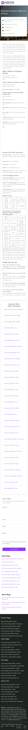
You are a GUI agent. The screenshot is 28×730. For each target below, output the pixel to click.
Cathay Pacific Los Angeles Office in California (11, 657)
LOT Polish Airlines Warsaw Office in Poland (10, 626)
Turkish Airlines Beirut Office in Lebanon (10, 633)
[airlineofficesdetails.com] (7, 2)
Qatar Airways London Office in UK (8, 696)
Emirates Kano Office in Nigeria (11, 371)
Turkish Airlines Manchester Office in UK (10, 678)
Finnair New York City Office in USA (10, 587)
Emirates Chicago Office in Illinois (11, 457)
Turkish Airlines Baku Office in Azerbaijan (10, 687)
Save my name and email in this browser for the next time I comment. (14, 542)
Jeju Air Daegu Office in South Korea (10, 571)
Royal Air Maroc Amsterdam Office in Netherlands (12, 701)
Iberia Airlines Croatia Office (8, 562)
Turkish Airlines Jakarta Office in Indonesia (10, 649)
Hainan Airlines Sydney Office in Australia (10, 668)
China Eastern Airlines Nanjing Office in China (11, 645)
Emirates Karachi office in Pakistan (11, 377)
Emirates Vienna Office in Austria (11, 445)
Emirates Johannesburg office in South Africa (14, 439)
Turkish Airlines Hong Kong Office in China (10, 642)
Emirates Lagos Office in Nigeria (11, 396)
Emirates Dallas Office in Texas (10, 488)
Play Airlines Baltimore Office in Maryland (11, 574)
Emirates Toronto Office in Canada (8, 675)
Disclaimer (12, 726)
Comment (5, 507)
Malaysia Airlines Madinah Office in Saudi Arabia (11, 636)
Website (4, 533)
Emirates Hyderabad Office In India (12, 352)
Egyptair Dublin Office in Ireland (8, 689)
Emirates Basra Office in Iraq (10, 328)
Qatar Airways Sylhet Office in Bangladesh (10, 628)
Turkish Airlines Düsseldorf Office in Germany (11, 652)
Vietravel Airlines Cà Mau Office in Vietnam (11, 578)
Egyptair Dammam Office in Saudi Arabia (10, 654)
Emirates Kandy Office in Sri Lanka (11, 365)
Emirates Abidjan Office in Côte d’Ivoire (13, 451)
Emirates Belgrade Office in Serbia (11, 340)
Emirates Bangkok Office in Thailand (12, 321)
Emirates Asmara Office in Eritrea (11, 383)
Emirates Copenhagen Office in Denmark (13, 346)
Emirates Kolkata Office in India (11, 389)
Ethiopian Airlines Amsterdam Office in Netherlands (12, 666)
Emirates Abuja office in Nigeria (11, 463)
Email (4, 526)
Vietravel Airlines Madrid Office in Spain (11, 581)
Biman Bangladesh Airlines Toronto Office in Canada (12, 670)
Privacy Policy (25, 726)
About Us (2, 726)
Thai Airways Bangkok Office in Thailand (10, 691)
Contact (7, 726)
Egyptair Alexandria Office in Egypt (9, 621)
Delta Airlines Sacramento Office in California (11, 568)
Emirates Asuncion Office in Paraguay (12, 315)
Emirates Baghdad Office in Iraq (11, 402)
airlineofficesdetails (9, 724)
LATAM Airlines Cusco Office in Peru (9, 699)
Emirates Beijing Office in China (11, 334)
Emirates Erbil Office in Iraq (10, 414)
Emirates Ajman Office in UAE (10, 482)
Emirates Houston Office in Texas (11, 433)
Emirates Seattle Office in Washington (12, 470)
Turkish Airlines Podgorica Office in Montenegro (11, 624)
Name (4, 519)
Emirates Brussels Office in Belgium (12, 420)
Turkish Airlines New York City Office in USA (11, 673)
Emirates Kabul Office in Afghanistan (12, 359)
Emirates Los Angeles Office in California (13, 476)
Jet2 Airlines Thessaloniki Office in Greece (11, 584)
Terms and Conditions (19, 726)
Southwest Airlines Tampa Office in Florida (10, 684)
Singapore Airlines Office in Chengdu (10, 565)
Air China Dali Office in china (7, 647)
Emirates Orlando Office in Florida (11, 426)
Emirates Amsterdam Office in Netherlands (13, 309)
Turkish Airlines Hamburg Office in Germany (11, 663)
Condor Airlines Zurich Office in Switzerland (10, 631)
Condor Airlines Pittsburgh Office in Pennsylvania (12, 559)
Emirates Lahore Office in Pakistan (11, 408)
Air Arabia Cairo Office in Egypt (8, 694)
